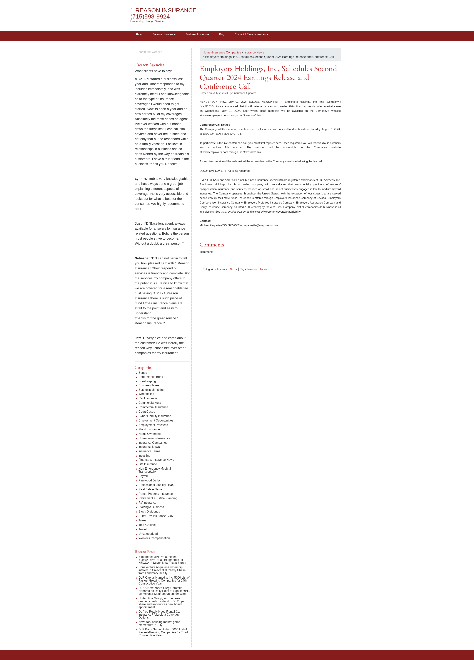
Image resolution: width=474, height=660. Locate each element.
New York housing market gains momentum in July (159, 623)
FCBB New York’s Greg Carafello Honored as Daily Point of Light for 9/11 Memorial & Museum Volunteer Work (164, 590)
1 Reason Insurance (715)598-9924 (163, 13)
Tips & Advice (147, 524)
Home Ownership (149, 433)
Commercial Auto (149, 402)
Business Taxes (148, 385)
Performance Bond (150, 376)
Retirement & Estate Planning (157, 498)
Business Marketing (151, 389)
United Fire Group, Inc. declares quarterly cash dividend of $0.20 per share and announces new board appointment (161, 603)
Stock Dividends (149, 511)
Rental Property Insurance (155, 493)
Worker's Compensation (154, 538)
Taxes (142, 520)
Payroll (143, 476)
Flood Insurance (149, 429)
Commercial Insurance (153, 407)
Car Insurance (147, 398)
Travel (142, 529)
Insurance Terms (149, 451)
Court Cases (146, 411)
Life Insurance (147, 464)
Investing (144, 455)
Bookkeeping (147, 381)
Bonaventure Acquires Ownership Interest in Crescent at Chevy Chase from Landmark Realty (162, 570)
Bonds (142, 372)
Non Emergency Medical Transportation (154, 470)
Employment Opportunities (155, 420)
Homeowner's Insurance (154, 438)
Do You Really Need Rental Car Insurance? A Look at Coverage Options (159, 614)
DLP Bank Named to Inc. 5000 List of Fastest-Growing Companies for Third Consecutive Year (163, 632)
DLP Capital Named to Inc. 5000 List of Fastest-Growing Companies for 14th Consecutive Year (163, 580)
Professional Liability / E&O (156, 484)
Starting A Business (151, 507)
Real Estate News (150, 489)
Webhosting (146, 393)
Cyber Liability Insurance (154, 416)
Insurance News (227, 269)
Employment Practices (153, 424)
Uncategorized (148, 533)
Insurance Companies (152, 442)
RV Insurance (147, 502)
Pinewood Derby (149, 480)
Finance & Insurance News (156, 459)
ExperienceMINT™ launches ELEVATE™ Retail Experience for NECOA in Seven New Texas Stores (162, 559)
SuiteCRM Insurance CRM (155, 516)
